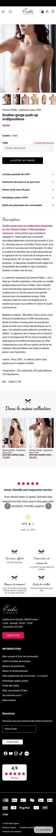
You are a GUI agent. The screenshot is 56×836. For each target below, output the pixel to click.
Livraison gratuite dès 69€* (16, 174)
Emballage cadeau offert (15, 197)
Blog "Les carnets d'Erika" (15, 690)
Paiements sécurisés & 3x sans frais (21, 182)
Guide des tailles (45, 143)
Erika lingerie (14, 823)
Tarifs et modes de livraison (16, 661)
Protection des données (12, 831)
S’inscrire (13, 742)
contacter (13, 635)
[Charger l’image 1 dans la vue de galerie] (28, 58)
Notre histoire (9, 700)
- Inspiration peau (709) (29, 110)
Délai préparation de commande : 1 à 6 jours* (25, 676)
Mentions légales (9, 827)
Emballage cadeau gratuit (15, 680)
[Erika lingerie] (28, 11)
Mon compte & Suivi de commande (20, 656)
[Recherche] (12, 11)
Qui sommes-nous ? (12, 695)
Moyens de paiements (13, 666)
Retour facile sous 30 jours (16, 189)
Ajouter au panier (22, 160)
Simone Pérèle (9, 110)
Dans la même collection (28, 408)
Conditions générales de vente (32, 827)
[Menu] (3, 11)
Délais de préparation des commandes (22, 205)
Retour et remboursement (15, 671)
